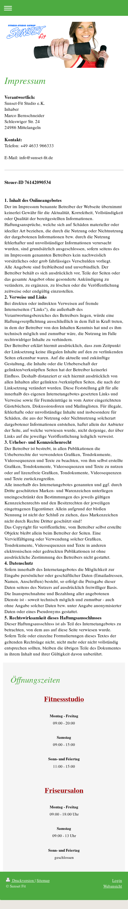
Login (117, 880)
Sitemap (43, 880)
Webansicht (112, 886)
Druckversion (23, 880)
